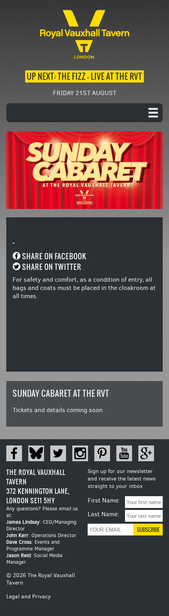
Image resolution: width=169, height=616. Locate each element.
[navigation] (84, 112)
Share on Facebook (54, 256)
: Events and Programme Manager (32, 545)
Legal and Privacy (28, 596)
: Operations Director (41, 535)
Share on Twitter (51, 267)
